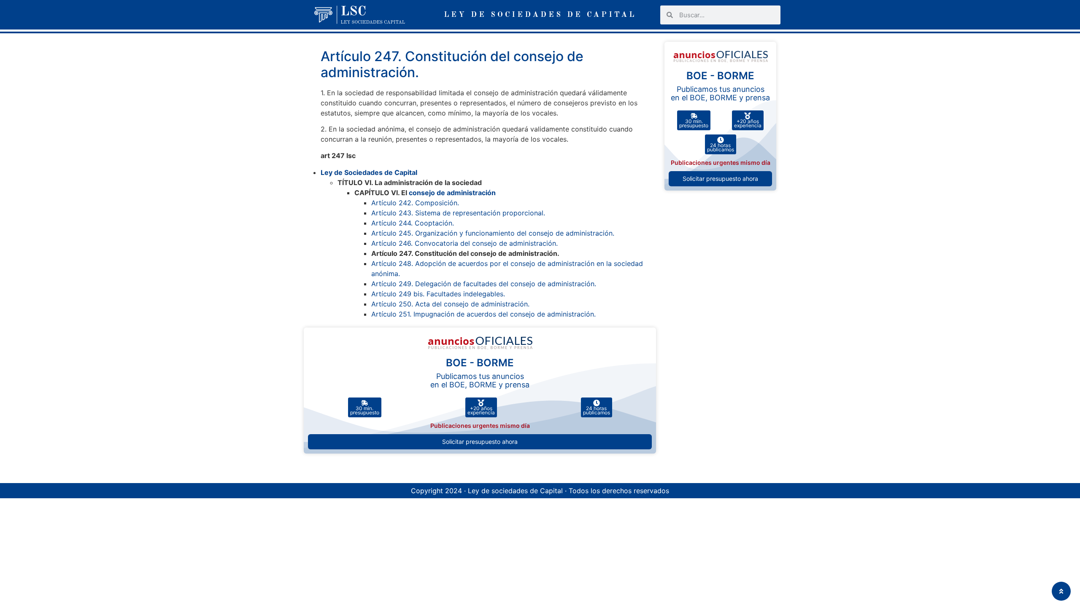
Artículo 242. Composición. (415, 203)
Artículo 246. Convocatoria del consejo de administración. (464, 243)
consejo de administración (452, 192)
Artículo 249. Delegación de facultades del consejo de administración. (483, 283)
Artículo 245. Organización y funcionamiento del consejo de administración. (492, 233)
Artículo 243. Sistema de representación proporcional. (458, 213)
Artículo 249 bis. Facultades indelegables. (438, 294)
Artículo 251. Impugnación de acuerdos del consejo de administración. (483, 314)
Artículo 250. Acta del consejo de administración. (450, 304)
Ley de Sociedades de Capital (369, 172)
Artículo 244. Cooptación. (412, 223)
